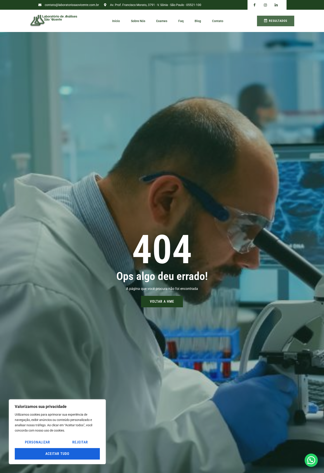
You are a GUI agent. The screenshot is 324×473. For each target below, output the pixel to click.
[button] (311, 460)
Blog (198, 21)
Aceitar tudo (57, 454)
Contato (217, 21)
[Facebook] (254, 5)
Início (116, 21)
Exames (161, 21)
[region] (57, 431)
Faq (181, 21)
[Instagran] (265, 5)
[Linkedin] (276, 5)
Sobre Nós (138, 21)
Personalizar (37, 442)
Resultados (278, 21)
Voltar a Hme (162, 301)
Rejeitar (80, 442)
